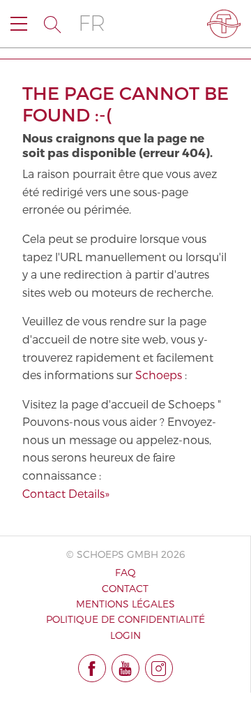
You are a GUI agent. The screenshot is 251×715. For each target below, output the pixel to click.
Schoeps (158, 374)
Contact (125, 588)
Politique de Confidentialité (125, 619)
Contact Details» (65, 493)
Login (125, 635)
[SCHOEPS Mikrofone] (224, 23)
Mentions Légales (125, 604)
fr (91, 23)
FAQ (125, 572)
